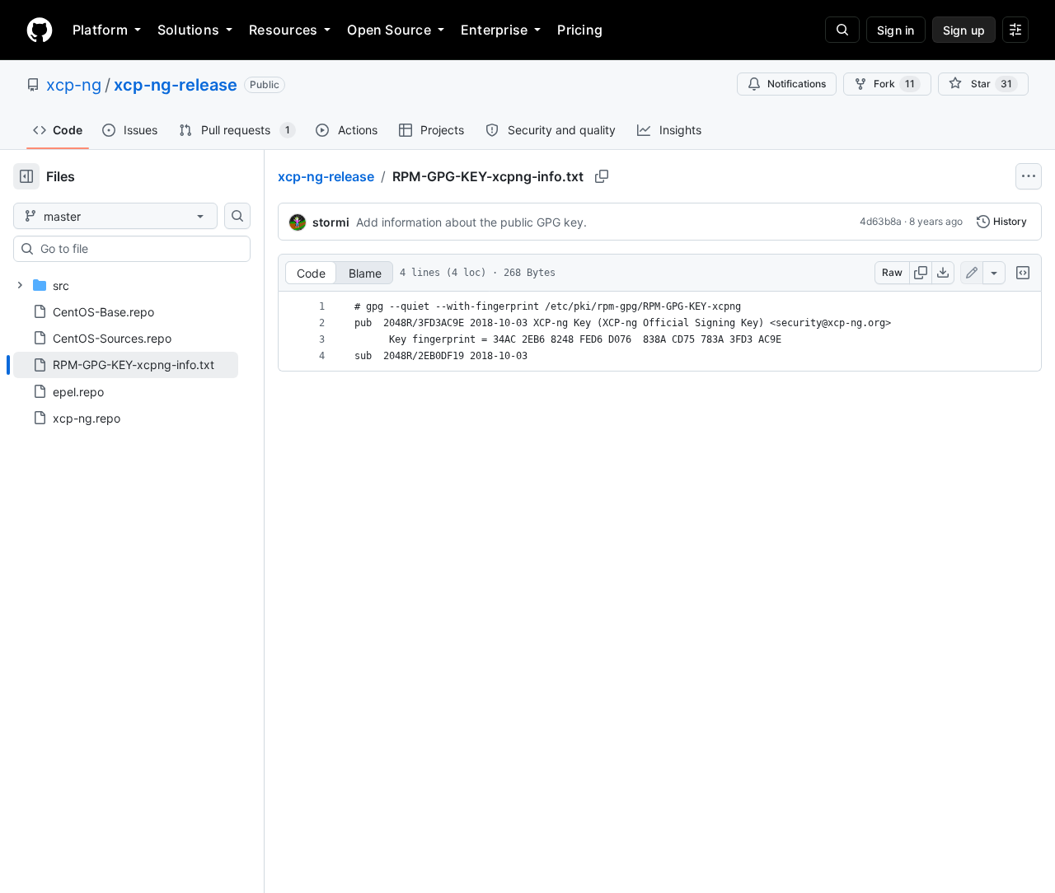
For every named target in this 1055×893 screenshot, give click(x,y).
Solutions (188, 29)
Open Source (389, 29)
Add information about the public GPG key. (471, 222)
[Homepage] (39, 29)
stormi (330, 222)
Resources (283, 29)
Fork (894, 83)
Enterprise (494, 29)
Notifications (796, 83)
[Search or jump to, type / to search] (842, 29)
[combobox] (138, 248)
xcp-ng (73, 85)
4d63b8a (881, 221)
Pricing (580, 29)
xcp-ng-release (175, 85)
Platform (100, 29)
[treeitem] (125, 365)
